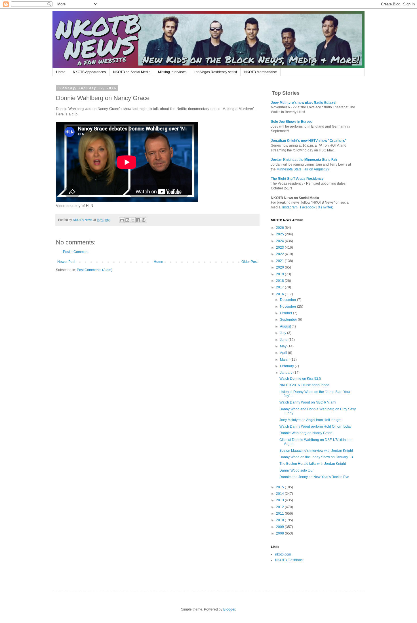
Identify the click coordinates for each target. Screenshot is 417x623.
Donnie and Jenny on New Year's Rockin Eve (314, 477)
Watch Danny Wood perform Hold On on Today (315, 426)
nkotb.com (283, 554)
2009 (280, 527)
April (284, 353)
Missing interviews (172, 72)
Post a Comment (76, 252)
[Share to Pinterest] (143, 220)
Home (61, 72)
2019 (280, 274)
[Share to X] (133, 220)
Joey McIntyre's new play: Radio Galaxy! (303, 103)
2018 (280, 281)
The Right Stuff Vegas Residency (297, 179)
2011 (280, 514)
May (283, 346)
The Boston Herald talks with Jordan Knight (312, 464)
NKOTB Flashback (289, 560)
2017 (280, 287)
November (288, 307)
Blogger (229, 609)
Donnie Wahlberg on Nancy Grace (305, 433)
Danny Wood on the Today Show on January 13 (316, 457)
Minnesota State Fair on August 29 (303, 169)
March (285, 360)
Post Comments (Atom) (94, 270)
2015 (280, 487)
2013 (280, 500)
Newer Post (66, 262)
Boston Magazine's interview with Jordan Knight (316, 451)
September (289, 320)
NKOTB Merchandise (260, 72)
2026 (280, 228)
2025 (280, 234)
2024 (280, 241)
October (286, 313)
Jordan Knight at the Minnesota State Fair (304, 160)
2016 (280, 294)
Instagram (290, 207)
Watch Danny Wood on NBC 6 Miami (307, 402)
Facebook (307, 207)
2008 (280, 533)
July (283, 333)
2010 (280, 520)
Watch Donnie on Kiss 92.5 (300, 379)
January (286, 373)
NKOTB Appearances (89, 72)
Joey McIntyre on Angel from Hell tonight (310, 420)
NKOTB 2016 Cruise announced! (304, 385)
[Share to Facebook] (138, 220)
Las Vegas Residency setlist (215, 72)
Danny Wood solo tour (296, 470)
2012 (280, 507)
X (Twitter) (325, 207)
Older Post (249, 262)
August (286, 326)
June (284, 340)
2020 (280, 267)
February (287, 366)
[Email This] (122, 220)
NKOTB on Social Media (132, 72)
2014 (280, 494)
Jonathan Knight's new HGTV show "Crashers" (309, 141)
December (288, 300)
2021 (280, 261)
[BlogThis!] (127, 220)
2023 (280, 248)
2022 (280, 254)
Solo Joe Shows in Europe (292, 122)
